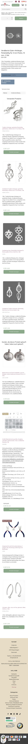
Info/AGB (14, 677)
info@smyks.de (14, 657)
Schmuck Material (14, 701)
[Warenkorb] (23, 5)
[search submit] (25, 9)
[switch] (3, 742)
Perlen (14, 699)
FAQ (14, 683)
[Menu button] (26, 5)
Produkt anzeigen (14, 152)
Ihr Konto (14, 684)
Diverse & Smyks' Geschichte (14, 708)
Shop (14, 681)
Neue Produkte (14, 695)
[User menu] (19, 1)
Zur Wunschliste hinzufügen (6, 82)
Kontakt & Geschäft (14, 676)
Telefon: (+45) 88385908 (14, 656)
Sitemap (14, 687)
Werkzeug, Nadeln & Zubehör (14, 704)
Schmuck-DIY (16, 5)
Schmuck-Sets (14, 697)
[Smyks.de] (5, 5)
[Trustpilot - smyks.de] (11, 719)
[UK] (26, 1)
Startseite (14, 674)
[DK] (22, 1)
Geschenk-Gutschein (14, 706)
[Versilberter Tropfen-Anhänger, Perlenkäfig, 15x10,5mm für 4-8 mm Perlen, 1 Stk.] (14, 294)
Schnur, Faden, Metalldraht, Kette (14, 703)
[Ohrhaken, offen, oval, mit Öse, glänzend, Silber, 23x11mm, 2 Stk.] (14, 593)
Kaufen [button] (21, 18)
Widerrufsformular (14, 679)
